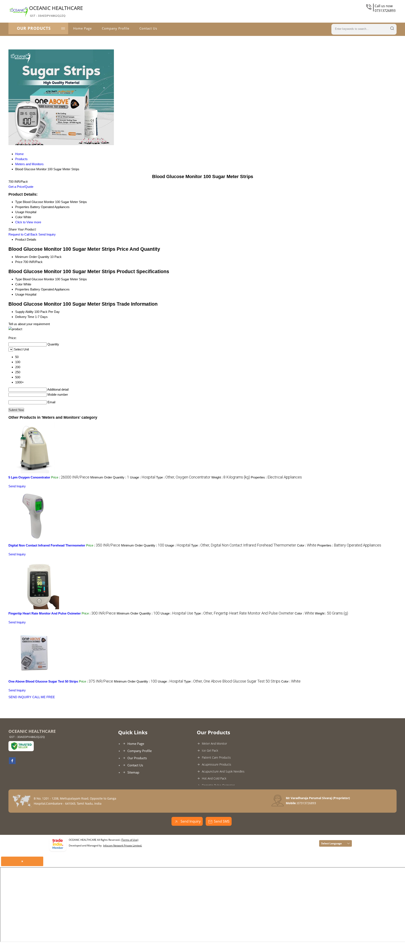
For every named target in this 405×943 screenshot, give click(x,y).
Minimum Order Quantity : (109, 477)
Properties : (276, 477)
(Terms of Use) (129, 840)
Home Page (82, 28)
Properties (22, 289)
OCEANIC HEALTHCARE (56, 11)
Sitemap (133, 772)
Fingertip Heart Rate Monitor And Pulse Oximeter (44, 613)
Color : (306, 545)
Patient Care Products (216, 757)
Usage (19, 294)
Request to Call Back (23, 234)
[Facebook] (12, 762)
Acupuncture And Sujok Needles (223, 771)
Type (18, 279)
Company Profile (115, 28)
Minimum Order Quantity (32, 257)
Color (19, 284)
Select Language (331, 843)
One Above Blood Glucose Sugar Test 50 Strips (43, 681)
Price (18, 262)
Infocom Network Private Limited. (122, 845)
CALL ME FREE (43, 697)
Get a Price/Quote (20, 186)
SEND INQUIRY (19, 697)
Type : (183, 477)
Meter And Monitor (214, 743)
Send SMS (222, 821)
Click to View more (28, 222)
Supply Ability (24, 311)
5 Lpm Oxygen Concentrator (29, 477)
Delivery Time (24, 317)
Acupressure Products (216, 764)
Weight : (230, 477)
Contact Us (148, 28)
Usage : (142, 477)
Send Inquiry (47, 234)
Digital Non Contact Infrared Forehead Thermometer (46, 545)
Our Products (34, 28)
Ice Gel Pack (210, 750)
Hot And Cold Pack (214, 778)
